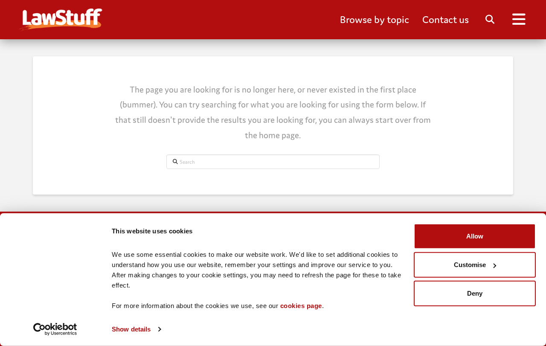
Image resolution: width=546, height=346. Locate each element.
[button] (374, 19)
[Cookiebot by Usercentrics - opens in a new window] (55, 329)
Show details (131, 329)
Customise (470, 264)
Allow (474, 236)
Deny (474, 293)
